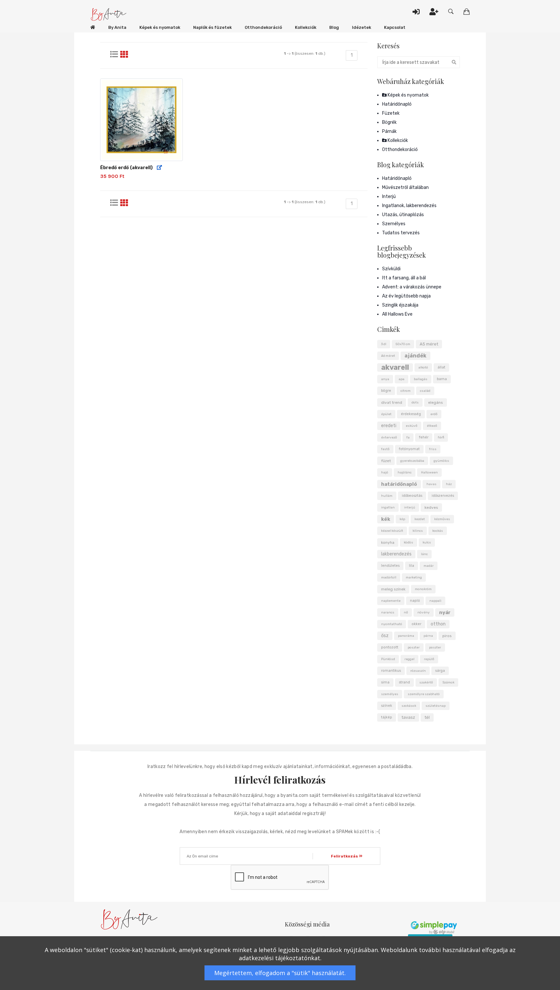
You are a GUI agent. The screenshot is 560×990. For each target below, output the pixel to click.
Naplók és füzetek (212, 27)
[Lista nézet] (114, 54)
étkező (432, 426)
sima (385, 682)
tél (427, 717)
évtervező (389, 437)
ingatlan (388, 507)
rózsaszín (418, 671)
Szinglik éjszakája (400, 305)
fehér (423, 437)
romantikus (391, 671)
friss (433, 449)
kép (402, 519)
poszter (414, 647)
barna (442, 379)
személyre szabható (424, 694)
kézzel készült (392, 531)
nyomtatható (391, 624)
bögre (386, 391)
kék (385, 519)
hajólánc (405, 472)
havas (431, 484)
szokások (409, 706)
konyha (387, 542)
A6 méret (388, 356)
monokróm (423, 589)
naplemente (391, 601)
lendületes (390, 566)
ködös (408, 542)
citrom (406, 391)
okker (416, 624)
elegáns (435, 402)
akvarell (395, 367)
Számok (448, 682)
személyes (389, 694)
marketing (414, 577)
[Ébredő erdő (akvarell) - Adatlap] (159, 167)
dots (415, 402)
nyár (444, 612)
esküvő (411, 426)
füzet (386, 461)
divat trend (391, 402)
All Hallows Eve (397, 314)
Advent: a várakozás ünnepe (411, 287)
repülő (429, 659)
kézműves (442, 519)
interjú (409, 507)
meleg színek (393, 589)
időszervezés (443, 496)
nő (406, 612)
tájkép (386, 717)
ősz (385, 635)
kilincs (418, 531)
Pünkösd (388, 659)
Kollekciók (305, 27)
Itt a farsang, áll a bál (404, 278)
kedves (431, 507)
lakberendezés (396, 554)
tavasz (408, 717)
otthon (438, 624)
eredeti (388, 425)
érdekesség (411, 414)
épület (386, 414)
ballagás (420, 379)
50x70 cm (403, 344)
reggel (409, 659)
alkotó (423, 367)
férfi (441, 437)
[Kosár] (466, 11)
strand (404, 682)
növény (423, 612)
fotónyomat (409, 449)
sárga (440, 671)
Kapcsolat (394, 27)
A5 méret (429, 344)
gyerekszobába (412, 461)
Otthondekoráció (263, 27)
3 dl (383, 344)
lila (411, 566)
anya (385, 379)
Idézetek (361, 27)
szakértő (426, 682)
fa (408, 437)
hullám (386, 496)
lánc (424, 554)
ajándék (415, 356)
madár (429, 566)
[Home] (109, 14)
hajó (384, 472)
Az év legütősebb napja (406, 296)
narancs (387, 612)
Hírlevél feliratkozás (280, 780)
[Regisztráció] (433, 11)
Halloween (429, 472)
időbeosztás (412, 496)
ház (449, 484)
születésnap (436, 706)
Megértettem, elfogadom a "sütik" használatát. (280, 973)
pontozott (389, 647)
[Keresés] (451, 11)
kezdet (419, 519)
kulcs (427, 542)
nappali (435, 601)
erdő (434, 414)
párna (428, 636)
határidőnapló (399, 484)
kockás (437, 531)
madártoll (388, 577)
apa (401, 379)
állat (441, 367)
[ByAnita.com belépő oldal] (92, 27)
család (425, 391)
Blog (334, 27)
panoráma (406, 636)
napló (415, 601)
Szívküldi (391, 269)
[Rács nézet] (124, 54)
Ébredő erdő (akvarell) (126, 167)
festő (385, 449)
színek (386, 706)
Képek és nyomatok (159, 27)
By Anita (117, 27)
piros (447, 636)
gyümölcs (441, 461)
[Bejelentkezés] (416, 11)
